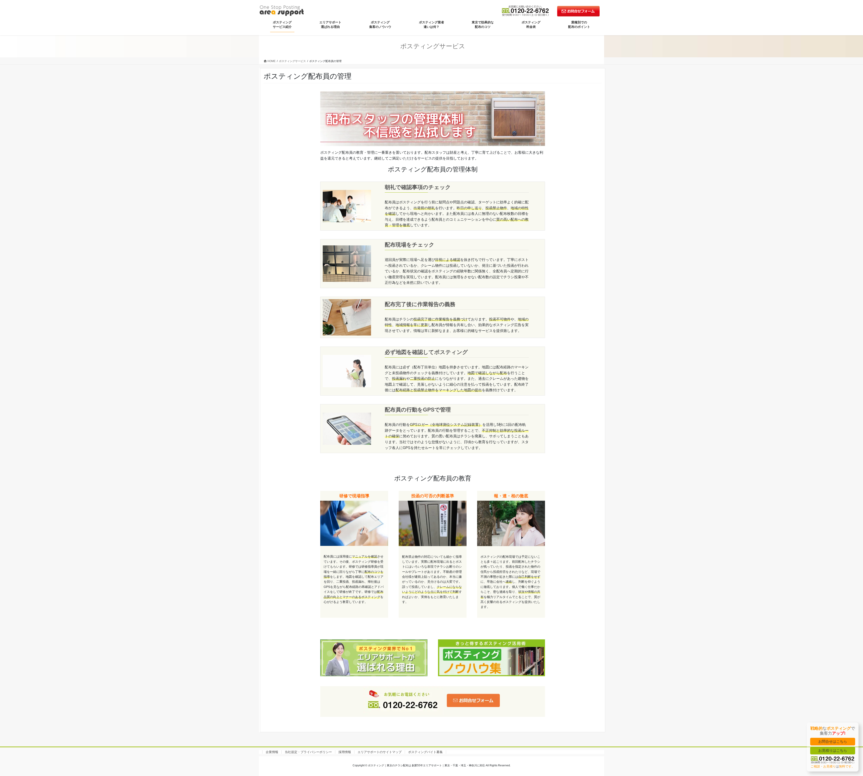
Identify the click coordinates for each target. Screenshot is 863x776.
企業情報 (272, 752)
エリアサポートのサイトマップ (380, 752)
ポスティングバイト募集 (425, 752)
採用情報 (344, 752)
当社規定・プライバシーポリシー (308, 752)
